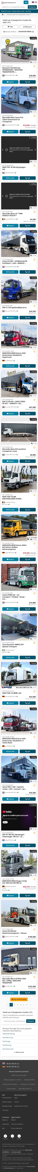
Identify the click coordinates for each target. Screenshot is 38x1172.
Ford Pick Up (7, 1045)
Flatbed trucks (6, 11)
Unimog (28, 11)
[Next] (35, 50)
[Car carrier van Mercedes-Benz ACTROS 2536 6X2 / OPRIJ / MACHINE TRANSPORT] (19, 961)
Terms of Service (8, 1168)
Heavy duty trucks (18, 11)
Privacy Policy (31, 1166)
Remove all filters (10, 32)
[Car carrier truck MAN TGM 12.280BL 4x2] (19, 675)
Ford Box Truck (8, 1038)
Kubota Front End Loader (19, 1075)
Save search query (19, 999)
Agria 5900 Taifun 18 (25, 1089)
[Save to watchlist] (34, 66)
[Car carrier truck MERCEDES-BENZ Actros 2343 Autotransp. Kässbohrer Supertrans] (19, 335)
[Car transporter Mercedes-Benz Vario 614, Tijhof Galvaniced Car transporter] (19, 99)
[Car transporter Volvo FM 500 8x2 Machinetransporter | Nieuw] (19, 913)
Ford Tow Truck (8, 1049)
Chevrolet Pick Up (9, 1034)
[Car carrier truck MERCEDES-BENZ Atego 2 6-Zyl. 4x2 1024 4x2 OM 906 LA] (19, 863)
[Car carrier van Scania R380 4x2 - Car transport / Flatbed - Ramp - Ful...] (19, 577)
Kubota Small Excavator (10, 1084)
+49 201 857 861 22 (12, 1064)
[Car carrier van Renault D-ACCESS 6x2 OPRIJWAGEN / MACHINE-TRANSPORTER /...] (19, 50)
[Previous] (3, 50)
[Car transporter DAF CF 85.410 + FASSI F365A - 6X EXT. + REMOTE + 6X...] (19, 383)
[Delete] (33, 32)
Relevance (28, 27)
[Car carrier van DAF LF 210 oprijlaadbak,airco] (19, 289)
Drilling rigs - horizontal (27, 1084)
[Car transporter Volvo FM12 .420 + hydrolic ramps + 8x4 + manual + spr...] (19, 769)
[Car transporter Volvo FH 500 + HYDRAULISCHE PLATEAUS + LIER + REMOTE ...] (19, 243)
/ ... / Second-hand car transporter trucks (16, 14)
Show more (19, 1052)
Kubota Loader (11, 1089)
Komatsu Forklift (29, 1080)
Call (28, 82)
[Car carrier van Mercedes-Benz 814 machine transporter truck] (19, 431)
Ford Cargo (6, 1041)
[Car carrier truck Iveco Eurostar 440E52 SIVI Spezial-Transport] (19, 627)
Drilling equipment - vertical (12, 1080)
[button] (36, 2)
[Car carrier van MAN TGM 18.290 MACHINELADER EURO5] (19, 479)
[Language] (33, 2)
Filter (11, 27)
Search (33, 7)
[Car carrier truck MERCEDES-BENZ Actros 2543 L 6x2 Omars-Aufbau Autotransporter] (19, 527)
